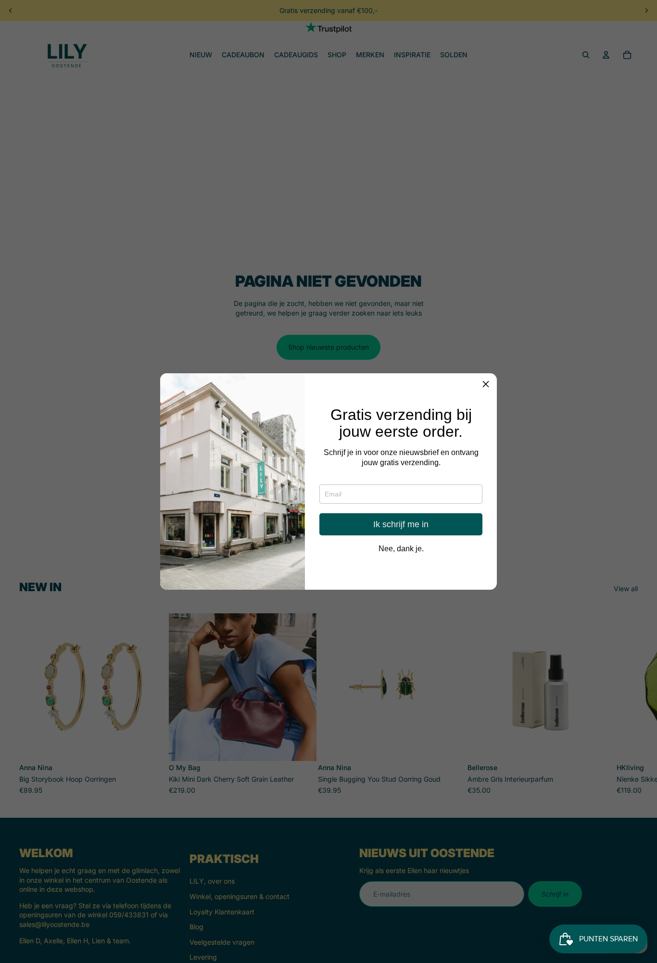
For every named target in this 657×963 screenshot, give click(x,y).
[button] (486, 384)
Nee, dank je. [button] (401, 549)
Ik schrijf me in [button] (401, 525)
